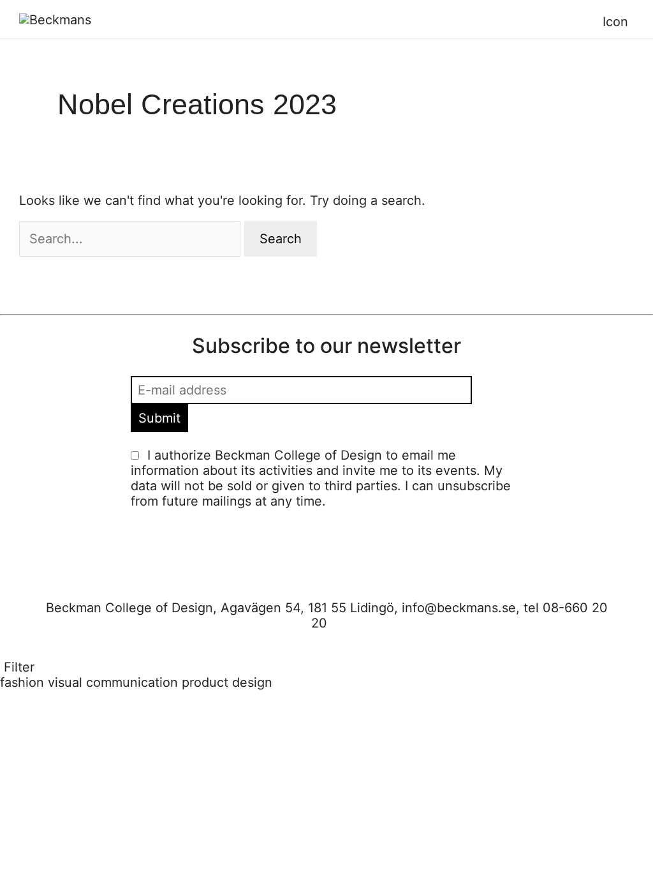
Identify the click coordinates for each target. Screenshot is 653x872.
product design (227, 682)
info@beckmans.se (459, 607)
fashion (22, 682)
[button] (634, 21)
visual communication (113, 682)
